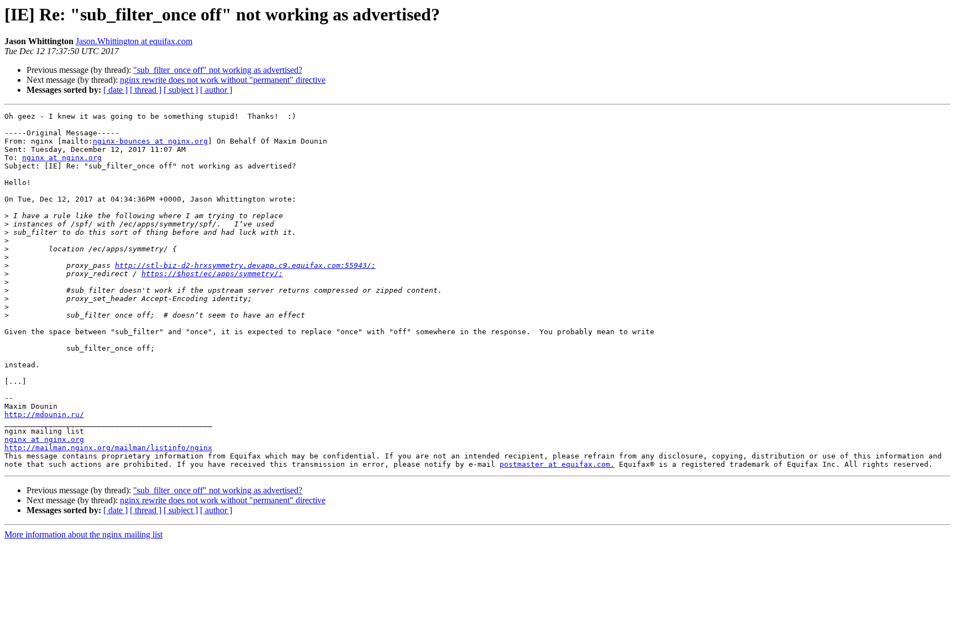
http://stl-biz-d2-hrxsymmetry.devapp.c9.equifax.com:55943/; (245, 265)
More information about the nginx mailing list (83, 534)
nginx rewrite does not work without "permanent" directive (223, 80)
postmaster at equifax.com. (557, 464)
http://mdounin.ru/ (44, 414)
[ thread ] (145, 89)
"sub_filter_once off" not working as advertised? (217, 70)
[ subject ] (181, 89)
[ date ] (115, 89)
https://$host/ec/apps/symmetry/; (212, 274)
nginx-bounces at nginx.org (150, 141)
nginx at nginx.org (62, 158)
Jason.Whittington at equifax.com (134, 41)
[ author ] (216, 89)
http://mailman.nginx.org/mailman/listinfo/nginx (108, 448)
